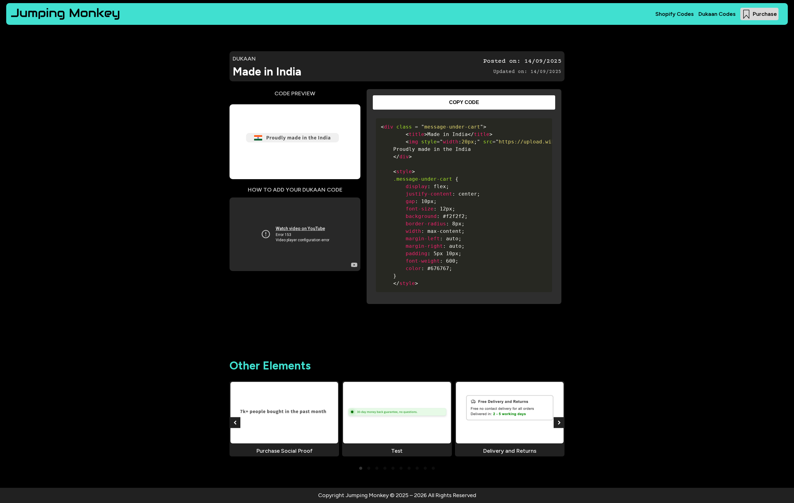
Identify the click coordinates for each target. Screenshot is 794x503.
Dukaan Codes (717, 14)
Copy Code (464, 102)
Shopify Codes (674, 14)
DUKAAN (244, 58)
